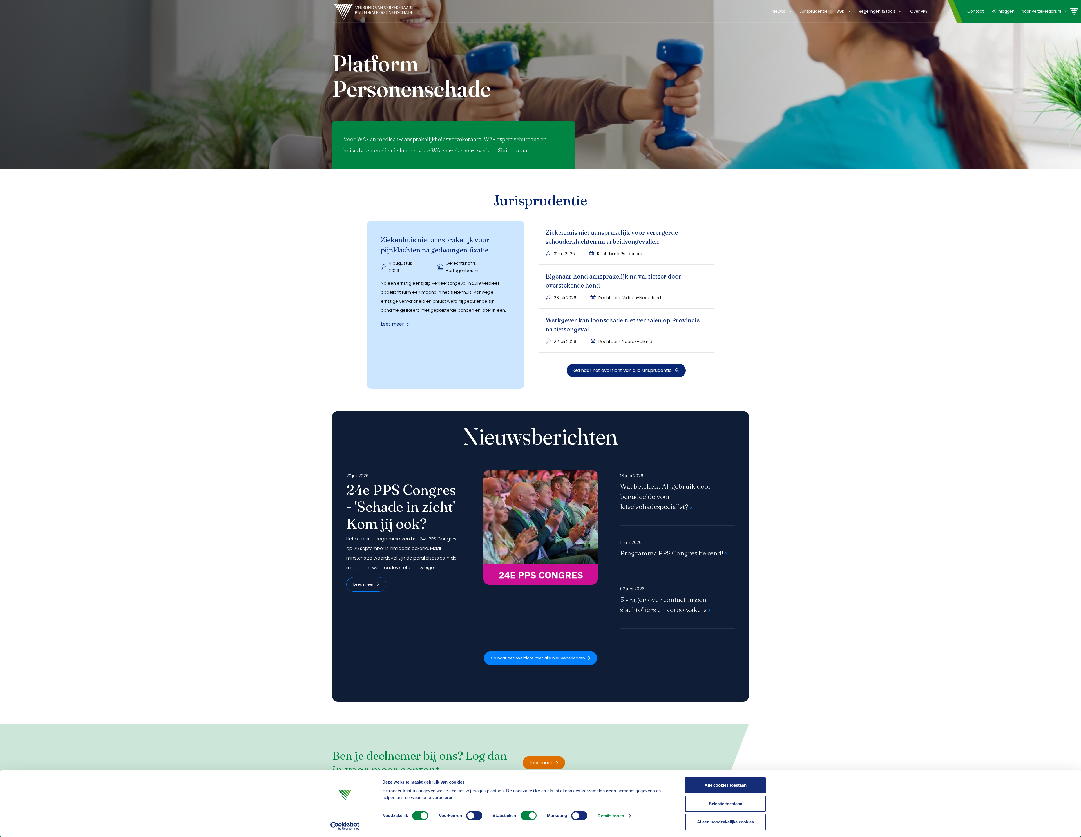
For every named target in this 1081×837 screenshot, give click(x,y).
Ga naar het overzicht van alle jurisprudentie (622, 370)
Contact (975, 11)
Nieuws (778, 11)
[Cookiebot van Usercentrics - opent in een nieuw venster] (345, 826)
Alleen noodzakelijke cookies (725, 822)
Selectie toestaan (725, 803)
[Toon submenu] (789, 11)
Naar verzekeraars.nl (1042, 11)
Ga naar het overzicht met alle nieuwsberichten (538, 658)
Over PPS (919, 11)
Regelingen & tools (877, 11)
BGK (840, 11)
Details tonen (611, 815)
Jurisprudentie (814, 11)
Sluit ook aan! (515, 150)
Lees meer (363, 584)
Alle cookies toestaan (726, 785)
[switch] (474, 815)
